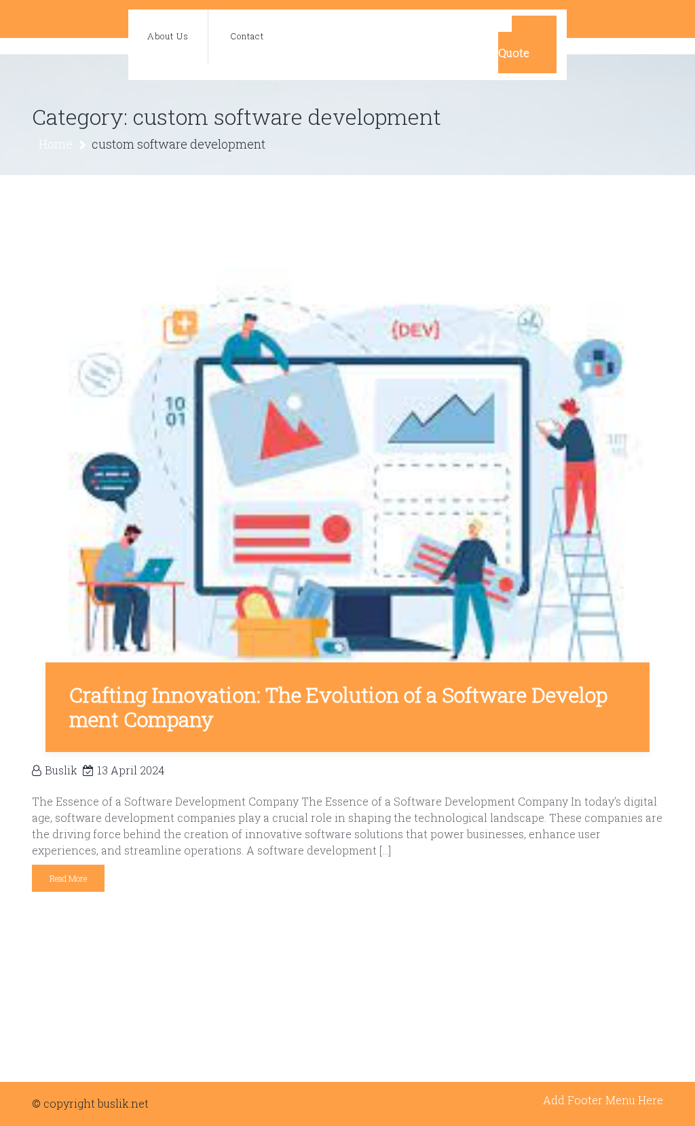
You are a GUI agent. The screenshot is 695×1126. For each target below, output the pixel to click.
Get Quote (527, 44)
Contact (247, 36)
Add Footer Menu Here (603, 1100)
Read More (68, 878)
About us (168, 36)
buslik (61, 770)
